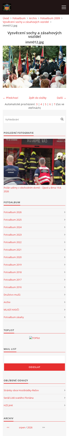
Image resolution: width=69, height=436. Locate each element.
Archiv (33, 18)
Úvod (6, 18)
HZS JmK (8, 405)
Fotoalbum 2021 (13, 249)
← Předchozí (10, 97)
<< (8, 427)
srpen (22, 427)
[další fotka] (60, 67)
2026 (29, 427)
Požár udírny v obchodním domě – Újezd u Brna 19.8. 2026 (32, 189)
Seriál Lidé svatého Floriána (18, 397)
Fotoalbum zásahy (14, 317)
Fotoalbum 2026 (13, 212)
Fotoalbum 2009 (50, 18)
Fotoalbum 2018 (13, 272)
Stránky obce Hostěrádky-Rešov (21, 390)
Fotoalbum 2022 (13, 242)
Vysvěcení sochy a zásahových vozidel (26, 22)
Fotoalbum (19, 18)
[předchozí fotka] (9, 67)
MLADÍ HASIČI (11, 309)
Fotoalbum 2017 (13, 279)
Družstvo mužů (12, 294)
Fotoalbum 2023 (13, 234)
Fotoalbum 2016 (13, 287)
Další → (61, 97)
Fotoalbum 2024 (13, 227)
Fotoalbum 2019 (13, 264)
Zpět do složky (37, 97)
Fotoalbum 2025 (13, 219)
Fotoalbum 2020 (13, 257)
